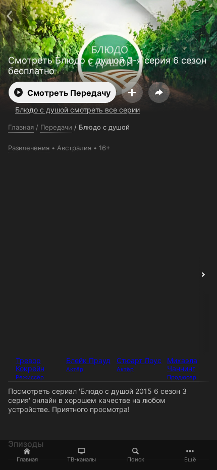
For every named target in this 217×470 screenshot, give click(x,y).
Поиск (135, 459)
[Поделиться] (159, 92)
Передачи (56, 127)
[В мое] (132, 92)
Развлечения (28, 148)
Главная (27, 459)
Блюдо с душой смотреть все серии (77, 109)
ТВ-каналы (81, 459)
